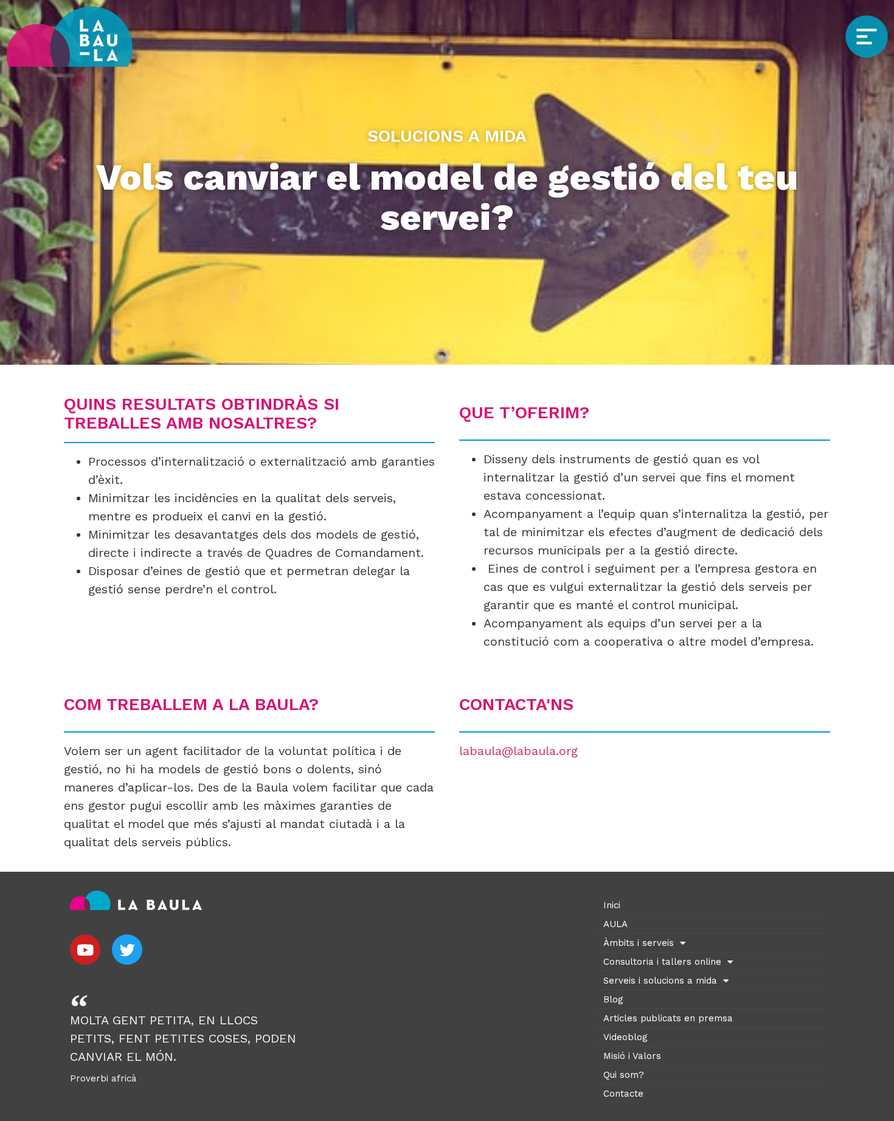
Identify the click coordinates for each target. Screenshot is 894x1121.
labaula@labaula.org (518, 750)
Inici (611, 905)
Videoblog (625, 1037)
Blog (613, 999)
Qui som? (623, 1074)
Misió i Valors (632, 1055)
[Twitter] (127, 949)
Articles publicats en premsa (668, 1018)
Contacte (623, 1093)
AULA (615, 924)
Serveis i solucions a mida (660, 980)
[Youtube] (85, 949)
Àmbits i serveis (638, 942)
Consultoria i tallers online (662, 961)
